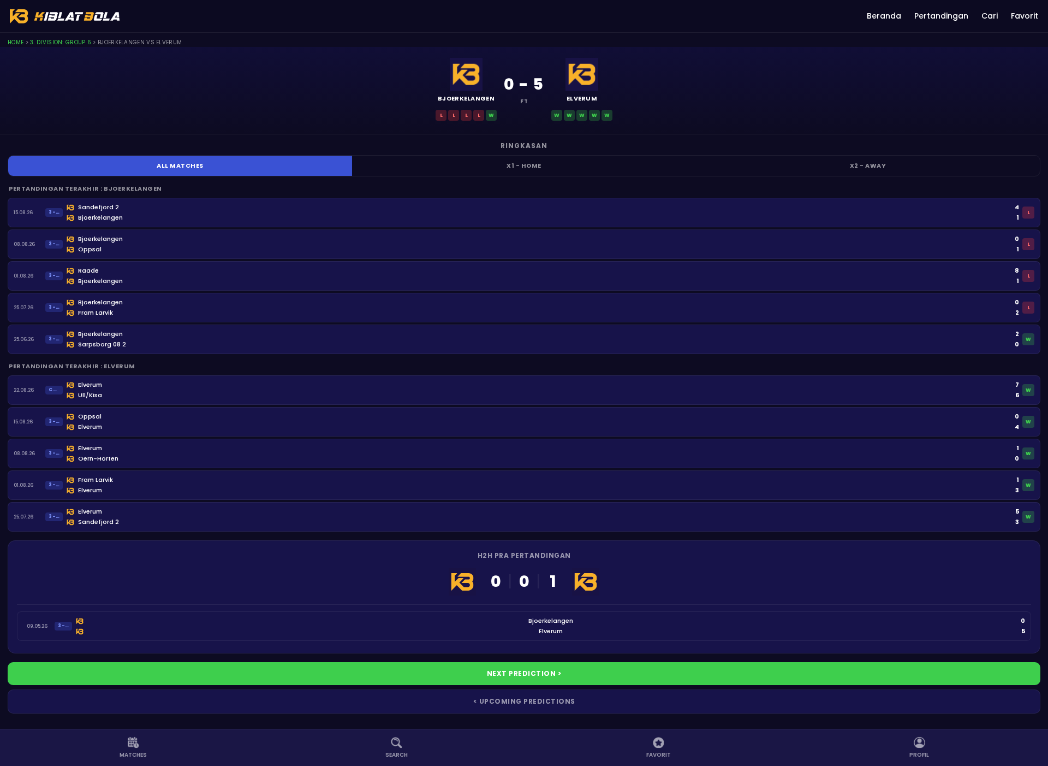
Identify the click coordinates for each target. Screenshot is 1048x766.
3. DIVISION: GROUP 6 (60, 42)
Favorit (1024, 15)
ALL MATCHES (180, 165)
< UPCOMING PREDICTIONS (524, 701)
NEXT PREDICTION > (524, 673)
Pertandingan (941, 15)
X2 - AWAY (868, 165)
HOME (15, 42)
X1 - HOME (524, 165)
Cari (989, 15)
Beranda (884, 15)
